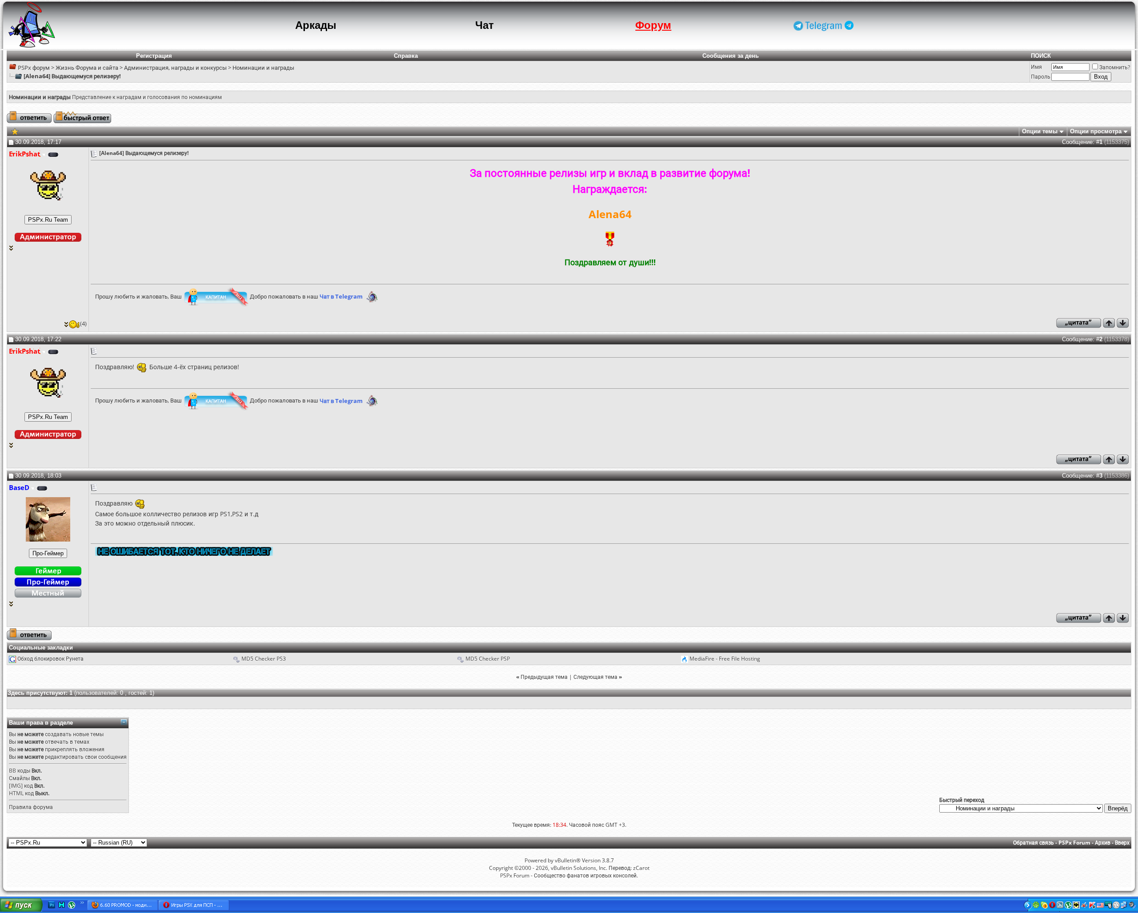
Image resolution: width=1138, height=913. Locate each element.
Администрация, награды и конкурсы (175, 68)
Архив (1102, 842)
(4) (83, 323)
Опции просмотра (1096, 131)
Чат (484, 25)
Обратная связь (1033, 842)
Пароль (1040, 76)
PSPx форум (34, 68)
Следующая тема (595, 677)
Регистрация (154, 55)
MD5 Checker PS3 (263, 658)
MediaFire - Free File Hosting (724, 658)
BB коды (19, 770)
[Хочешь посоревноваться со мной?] (48, 219)
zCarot (641, 868)
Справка (406, 55)
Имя (1036, 67)
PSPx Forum (1074, 842)
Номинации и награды (263, 68)
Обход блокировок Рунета (50, 658)
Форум (653, 25)
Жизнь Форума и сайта (87, 68)
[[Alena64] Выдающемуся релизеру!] (15, 131)
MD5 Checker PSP (487, 658)
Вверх (1122, 842)
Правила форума (31, 807)
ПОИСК (1041, 55)
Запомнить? (1114, 67)
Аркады (316, 25)
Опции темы (1040, 131)
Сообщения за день (730, 55)
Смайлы (19, 778)
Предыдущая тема (544, 677)
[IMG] (16, 785)
